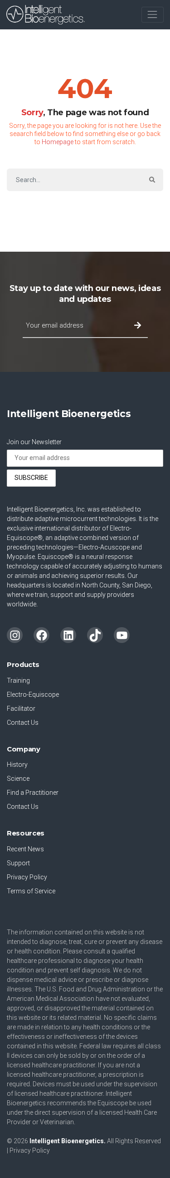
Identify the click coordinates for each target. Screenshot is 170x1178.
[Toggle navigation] (152, 15)
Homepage (57, 141)
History (17, 764)
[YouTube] (122, 635)
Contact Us (23, 722)
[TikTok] (95, 635)
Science (18, 778)
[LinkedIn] (68, 635)
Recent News (25, 849)
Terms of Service (31, 891)
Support (18, 863)
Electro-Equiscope (33, 694)
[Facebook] (41, 635)
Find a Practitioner (32, 792)
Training (18, 680)
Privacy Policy (27, 877)
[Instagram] (15, 635)
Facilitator (21, 708)
